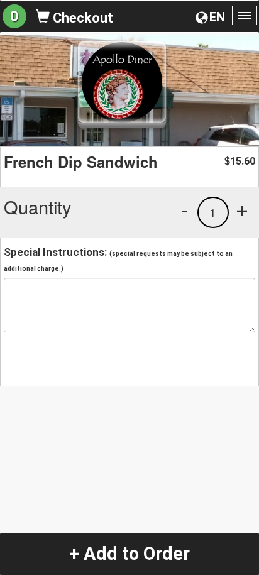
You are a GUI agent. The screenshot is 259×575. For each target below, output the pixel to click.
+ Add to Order (129, 553)
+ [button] (242, 210)
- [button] (184, 210)
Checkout (81, 18)
